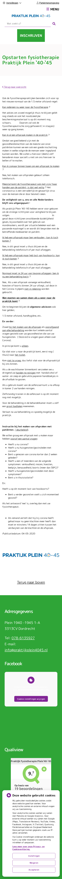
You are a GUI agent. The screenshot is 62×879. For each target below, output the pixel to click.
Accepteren (34, 869)
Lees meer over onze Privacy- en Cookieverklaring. (28, 848)
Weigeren (34, 862)
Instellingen (34, 855)
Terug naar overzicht (14, 86)
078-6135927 (23, 637)
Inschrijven (31, 35)
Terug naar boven (31, 582)
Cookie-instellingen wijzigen (31, 699)
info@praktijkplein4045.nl (26, 649)
